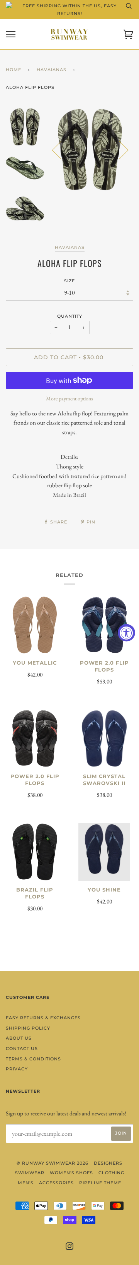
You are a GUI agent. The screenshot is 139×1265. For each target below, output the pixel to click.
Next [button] (119, 149)
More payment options (69, 398)
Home (13, 69)
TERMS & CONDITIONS (33, 1059)
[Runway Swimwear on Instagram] (70, 1247)
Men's (26, 1182)
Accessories (56, 1182)
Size (69, 280)
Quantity (69, 316)
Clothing (111, 1172)
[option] (90, 150)
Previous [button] (61, 149)
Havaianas (51, 69)
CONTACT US (22, 1048)
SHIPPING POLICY (28, 1028)
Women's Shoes (71, 1172)
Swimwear (29, 1172)
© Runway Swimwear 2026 (52, 1163)
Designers (108, 1163)
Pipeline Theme (100, 1182)
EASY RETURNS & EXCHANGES (43, 1017)
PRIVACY (17, 1069)
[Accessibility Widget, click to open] (126, 632)
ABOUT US (19, 1038)
